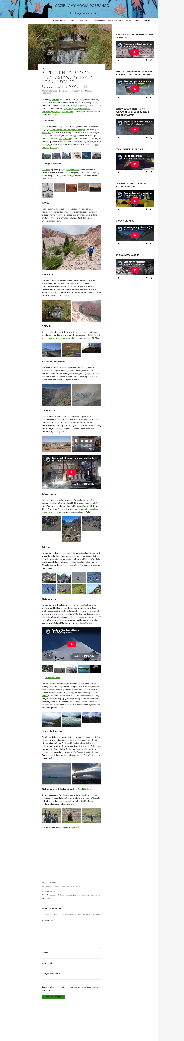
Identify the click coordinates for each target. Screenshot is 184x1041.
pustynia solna (72, 169)
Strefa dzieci (84, 21)
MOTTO (137, 21)
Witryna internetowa (51, 973)
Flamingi (46, 169)
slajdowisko (54, 99)
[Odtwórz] (119, 60)
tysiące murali (65, 138)
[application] (135, 52)
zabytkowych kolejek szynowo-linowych (67, 129)
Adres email (47, 963)
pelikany (53, 147)
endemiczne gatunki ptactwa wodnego (60, 338)
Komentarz (47, 920)
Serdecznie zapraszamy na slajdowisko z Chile (61, 884)
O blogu (129, 21)
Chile (44, 68)
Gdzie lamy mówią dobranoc (71, 91)
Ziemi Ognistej (84, 789)
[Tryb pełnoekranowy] (150, 60)
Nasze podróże (99, 21)
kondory (45, 695)
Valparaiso (46, 132)
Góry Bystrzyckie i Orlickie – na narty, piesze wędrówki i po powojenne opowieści (71, 895)
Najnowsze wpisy (59, 21)
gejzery (83, 332)
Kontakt (147, 21)
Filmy (72, 21)
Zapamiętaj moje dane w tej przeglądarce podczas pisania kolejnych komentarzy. (71, 988)
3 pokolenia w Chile (115, 21)
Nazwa (45, 952)
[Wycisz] (146, 60)
